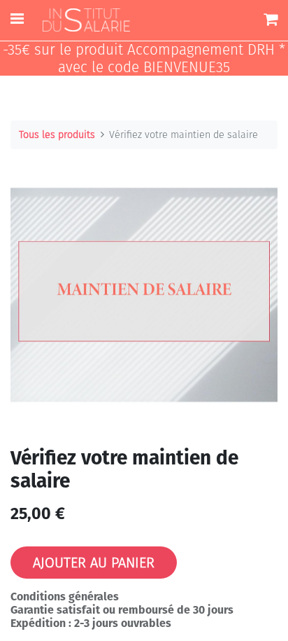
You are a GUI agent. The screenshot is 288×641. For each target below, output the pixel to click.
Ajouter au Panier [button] (93, 562)
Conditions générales (64, 596)
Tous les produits (57, 135)
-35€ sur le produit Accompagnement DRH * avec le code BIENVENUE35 (144, 58)
